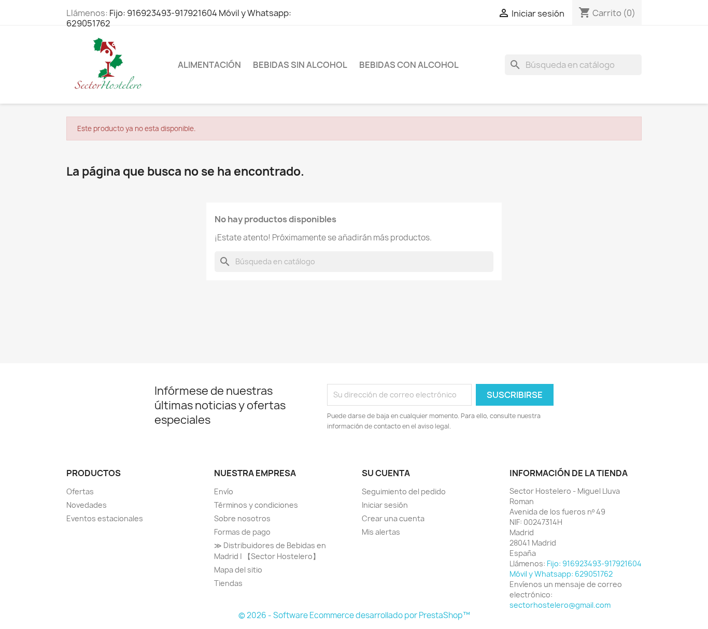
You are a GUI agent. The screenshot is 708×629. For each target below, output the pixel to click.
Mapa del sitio (238, 570)
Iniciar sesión (385, 505)
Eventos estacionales (104, 518)
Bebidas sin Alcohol (300, 64)
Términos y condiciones (256, 505)
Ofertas (80, 491)
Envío (223, 491)
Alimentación (209, 64)
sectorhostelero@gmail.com (560, 605)
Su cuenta (386, 473)
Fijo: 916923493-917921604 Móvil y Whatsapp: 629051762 (178, 18)
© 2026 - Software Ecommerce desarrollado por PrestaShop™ (354, 615)
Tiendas (228, 583)
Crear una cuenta (393, 518)
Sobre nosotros (242, 518)
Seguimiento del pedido (404, 491)
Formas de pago (242, 532)
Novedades (86, 505)
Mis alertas (381, 532)
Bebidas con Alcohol (409, 64)
